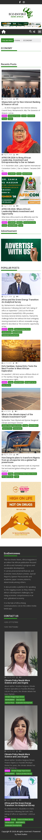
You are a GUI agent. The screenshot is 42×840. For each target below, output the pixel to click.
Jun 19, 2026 (7, 363)
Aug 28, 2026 (10, 677)
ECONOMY (31, 116)
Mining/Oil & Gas (30, 382)
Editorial (19, 222)
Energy (11, 329)
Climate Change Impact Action (11, 425)
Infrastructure (6, 332)
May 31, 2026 (7, 455)
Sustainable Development (10, 335)
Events (4, 119)
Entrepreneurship (29, 222)
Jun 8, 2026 (7, 411)
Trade (21, 225)
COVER (24, 116)
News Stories (6, 385)
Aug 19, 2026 (7, 99)
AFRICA (4, 116)
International (20, 700)
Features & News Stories (22, 329)
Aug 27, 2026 (7, 297)
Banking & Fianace (14, 116)
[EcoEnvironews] (3, 31)
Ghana (10, 119)
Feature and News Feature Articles (25, 474)
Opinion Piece (7, 428)
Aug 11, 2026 (7, 155)
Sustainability (18, 428)
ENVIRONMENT (9, 700)
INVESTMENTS (27, 174)
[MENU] (39, 31)
